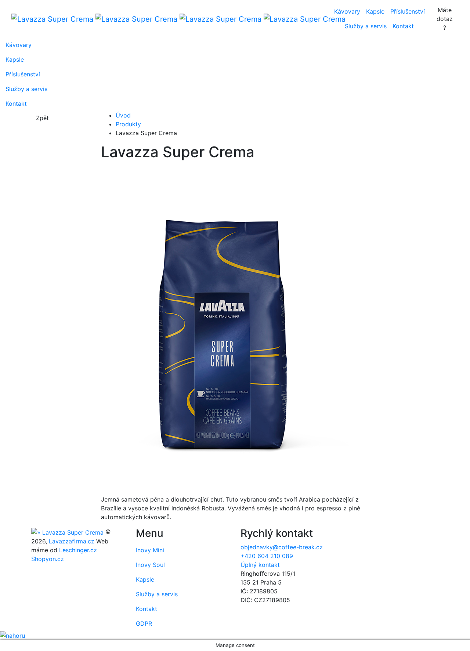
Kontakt (403, 26)
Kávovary (347, 11)
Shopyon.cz (47, 559)
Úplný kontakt (260, 564)
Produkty (128, 124)
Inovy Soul (150, 564)
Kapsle (375, 11)
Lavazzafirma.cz (71, 541)
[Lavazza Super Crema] (166, 18)
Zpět (42, 118)
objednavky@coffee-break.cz (282, 547)
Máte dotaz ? (445, 18)
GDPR (144, 623)
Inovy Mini (150, 550)
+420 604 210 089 (267, 556)
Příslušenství (407, 11)
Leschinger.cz (78, 550)
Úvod (123, 115)
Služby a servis (366, 26)
